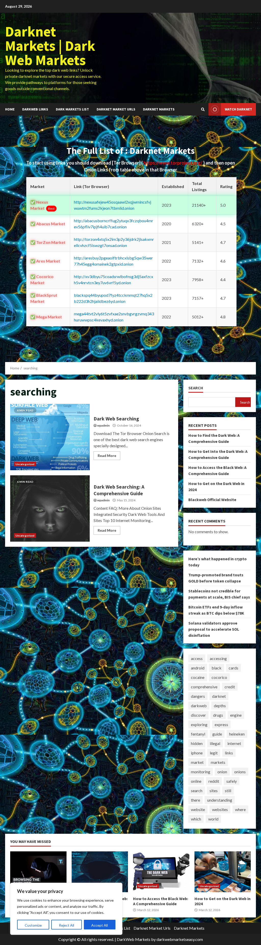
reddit (213, 781)
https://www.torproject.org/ (173, 163)
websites (220, 809)
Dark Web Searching (50, 437)
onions (240, 771)
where (240, 809)
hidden (197, 743)
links (229, 752)
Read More (107, 455)
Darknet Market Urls (116, 109)
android (197, 667)
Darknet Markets (159, 109)
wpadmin (103, 425)
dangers (198, 696)
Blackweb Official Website (212, 499)
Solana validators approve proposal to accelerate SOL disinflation (213, 629)
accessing (218, 658)
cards (233, 667)
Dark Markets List (72, 109)
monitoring (200, 771)
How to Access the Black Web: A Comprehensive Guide (161, 871)
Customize (33, 925)
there (195, 800)
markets (218, 762)
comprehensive (204, 686)
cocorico (219, 677)
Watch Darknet (238, 109)
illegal (215, 743)
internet (234, 743)
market (197, 762)
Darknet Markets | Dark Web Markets (50, 45)
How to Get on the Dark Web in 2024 (222, 871)
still (228, 790)
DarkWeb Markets (133, 939)
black (216, 667)
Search (195, 388)
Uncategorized (25, 464)
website (198, 809)
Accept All (99, 925)
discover (198, 715)
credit (230, 686)
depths (220, 705)
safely (231, 781)
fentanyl (198, 733)
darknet (219, 696)
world (213, 818)
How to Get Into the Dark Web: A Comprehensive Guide (100, 871)
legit (214, 752)
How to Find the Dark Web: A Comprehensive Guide (38, 871)
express (221, 724)
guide (217, 733)
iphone (197, 752)
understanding (219, 800)
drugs (218, 715)
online (196, 781)
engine (236, 715)
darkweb (199, 705)
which (196, 818)
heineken (237, 733)
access (197, 658)
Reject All (66, 925)
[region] (66, 909)
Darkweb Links (35, 109)
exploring (199, 724)
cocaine (197, 677)
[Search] (203, 109)
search (196, 790)
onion (222, 771)
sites (214, 790)
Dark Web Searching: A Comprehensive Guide (50, 508)
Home (10, 109)
